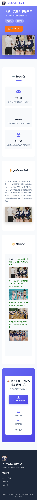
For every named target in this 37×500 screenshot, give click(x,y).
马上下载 (5, 485)
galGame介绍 (6, 478)
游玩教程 (5, 481)
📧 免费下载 (15, 29)
